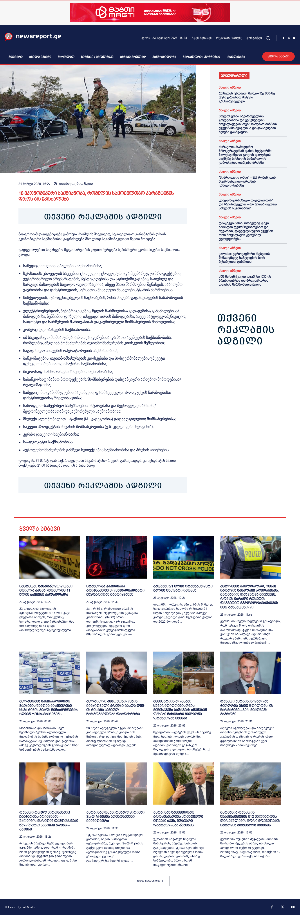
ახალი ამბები (230, 87)
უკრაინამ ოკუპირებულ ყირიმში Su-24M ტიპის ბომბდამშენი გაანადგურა (115, 816)
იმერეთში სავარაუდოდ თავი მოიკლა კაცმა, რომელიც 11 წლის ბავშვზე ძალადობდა (45, 590)
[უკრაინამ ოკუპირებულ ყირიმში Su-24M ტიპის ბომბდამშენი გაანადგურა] (116, 783)
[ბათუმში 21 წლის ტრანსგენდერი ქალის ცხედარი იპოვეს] (183, 557)
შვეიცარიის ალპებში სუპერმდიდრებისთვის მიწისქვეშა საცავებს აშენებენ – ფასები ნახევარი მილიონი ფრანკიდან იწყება (181, 709)
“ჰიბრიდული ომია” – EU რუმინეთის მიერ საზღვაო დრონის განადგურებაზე (247, 181)
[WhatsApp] (43, 506)
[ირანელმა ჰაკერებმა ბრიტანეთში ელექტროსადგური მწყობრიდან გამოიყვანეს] (116, 557)
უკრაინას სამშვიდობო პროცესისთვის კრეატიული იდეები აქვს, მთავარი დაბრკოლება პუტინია (178, 818)
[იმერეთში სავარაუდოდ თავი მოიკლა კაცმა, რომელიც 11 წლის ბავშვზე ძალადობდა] (49, 557)
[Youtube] (294, 38)
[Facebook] (283, 38)
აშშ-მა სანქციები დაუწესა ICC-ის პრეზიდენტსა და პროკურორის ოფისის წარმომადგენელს (245, 280)
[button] (267, 38)
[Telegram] (63, 506)
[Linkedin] (53, 506)
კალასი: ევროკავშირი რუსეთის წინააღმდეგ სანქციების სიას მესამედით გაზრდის (244, 258)
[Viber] (73, 506)
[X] (288, 38)
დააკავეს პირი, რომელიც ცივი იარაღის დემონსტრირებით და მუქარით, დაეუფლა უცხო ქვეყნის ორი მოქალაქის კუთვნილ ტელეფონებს (246, 231)
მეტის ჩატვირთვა (149, 880)
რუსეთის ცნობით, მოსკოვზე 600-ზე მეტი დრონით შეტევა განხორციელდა (247, 97)
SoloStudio (28, 907)
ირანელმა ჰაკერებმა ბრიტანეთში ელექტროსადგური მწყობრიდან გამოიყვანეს (115, 590)
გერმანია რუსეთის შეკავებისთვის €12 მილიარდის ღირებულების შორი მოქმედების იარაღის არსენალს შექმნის (250, 818)
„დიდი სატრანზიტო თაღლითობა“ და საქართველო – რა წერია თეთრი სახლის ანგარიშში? (248, 204)
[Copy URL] (83, 506)
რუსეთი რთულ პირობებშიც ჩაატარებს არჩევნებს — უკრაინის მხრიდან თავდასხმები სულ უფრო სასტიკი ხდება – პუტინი (48, 820)
